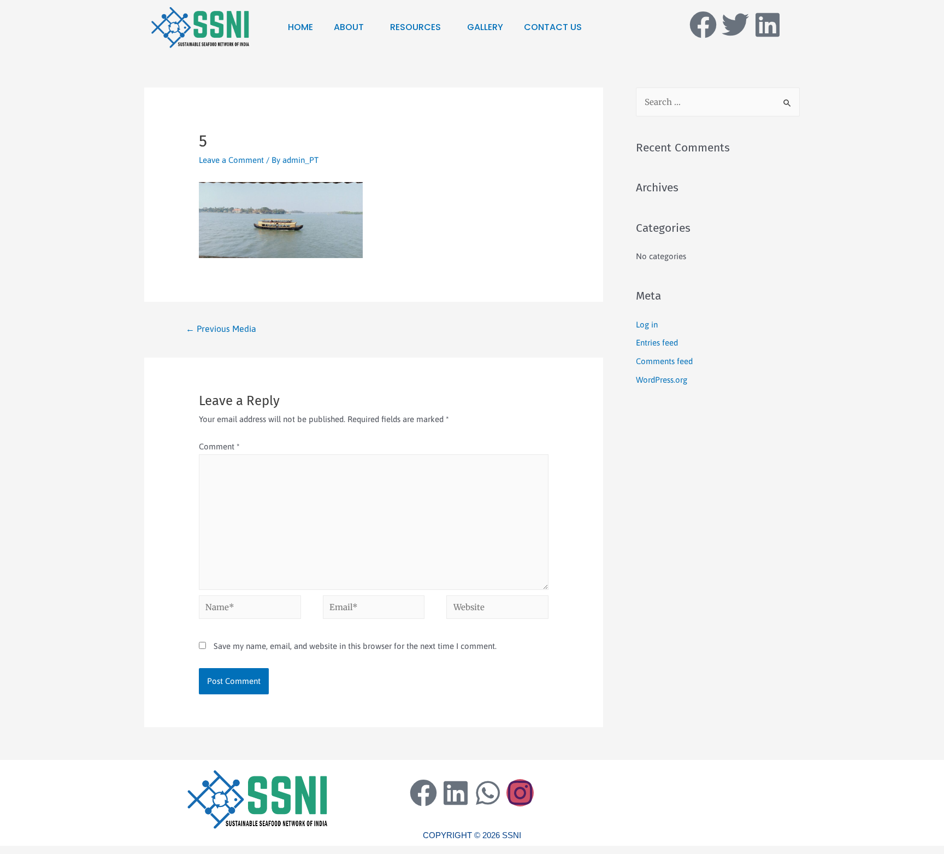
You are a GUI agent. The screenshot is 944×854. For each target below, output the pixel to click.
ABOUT (349, 27)
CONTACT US (553, 27)
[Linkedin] (767, 24)
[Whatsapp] (488, 792)
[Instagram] (520, 792)
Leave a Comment (231, 160)
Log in (647, 324)
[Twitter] (735, 24)
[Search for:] (718, 102)
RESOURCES (415, 27)
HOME (300, 27)
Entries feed (657, 342)
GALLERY (485, 27)
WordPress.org (661, 379)
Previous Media (221, 329)
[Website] (497, 608)
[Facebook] (703, 24)
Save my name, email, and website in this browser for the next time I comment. (355, 646)
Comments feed (664, 361)
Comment (219, 446)
